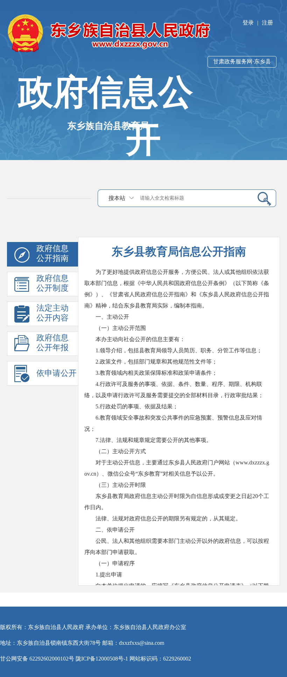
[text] (194, 198)
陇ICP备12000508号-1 (102, 659)
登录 (248, 23)
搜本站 (116, 198)
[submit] (261, 198)
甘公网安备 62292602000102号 (37, 659)
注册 (267, 23)
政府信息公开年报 (52, 342)
